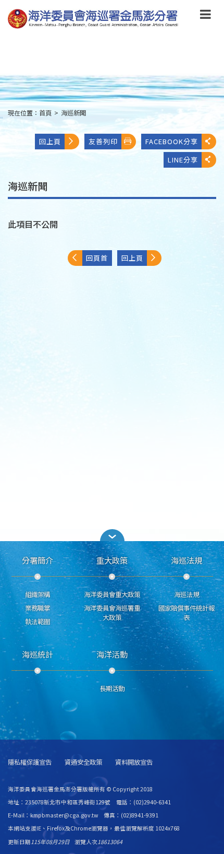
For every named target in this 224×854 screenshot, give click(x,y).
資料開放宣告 (134, 762)
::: (1, 117)
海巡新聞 (73, 113)
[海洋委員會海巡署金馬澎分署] (93, 19)
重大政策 (112, 560)
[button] (205, 16)
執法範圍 (37, 621)
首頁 (45, 113)
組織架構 (37, 594)
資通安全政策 (83, 762)
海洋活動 (112, 654)
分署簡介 (37, 560)
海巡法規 (186, 560)
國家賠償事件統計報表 (186, 612)
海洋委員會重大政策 (112, 594)
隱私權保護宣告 (30, 762)
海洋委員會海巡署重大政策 (112, 612)
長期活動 (112, 688)
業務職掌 (37, 608)
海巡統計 (37, 654)
